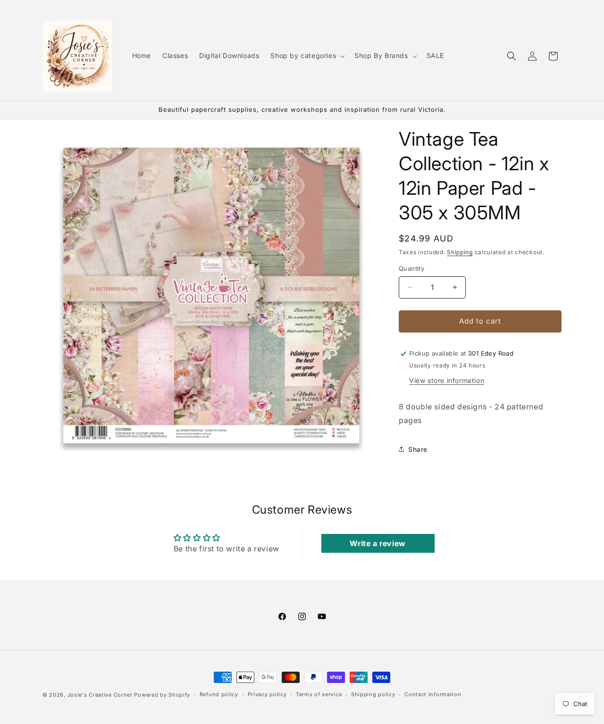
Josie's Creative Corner (100, 694)
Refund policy (219, 694)
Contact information (432, 694)
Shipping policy (373, 694)
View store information (446, 380)
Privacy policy (267, 694)
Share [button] (418, 449)
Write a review (377, 543)
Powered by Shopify (162, 694)
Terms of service (319, 694)
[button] (307, 56)
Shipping (460, 252)
